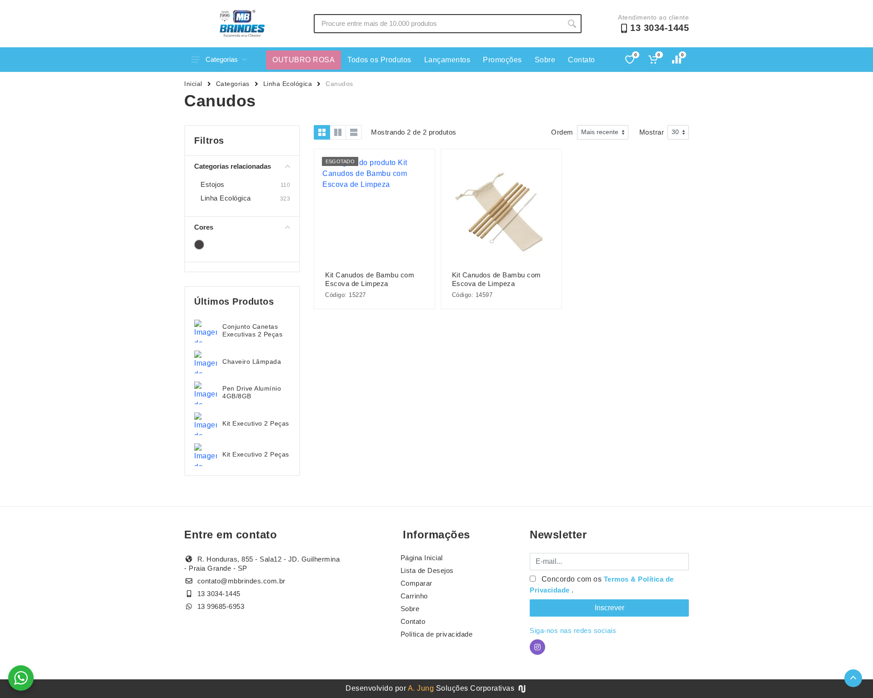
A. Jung (421, 688)
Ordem (562, 132)
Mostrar (651, 132)
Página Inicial (422, 558)
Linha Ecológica (287, 83)
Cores (203, 227)
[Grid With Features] (338, 132)
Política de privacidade (437, 634)
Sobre (545, 60)
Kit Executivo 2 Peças (255, 423)
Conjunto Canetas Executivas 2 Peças (252, 330)
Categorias (222, 59)
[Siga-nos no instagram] (537, 647)
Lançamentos (447, 60)
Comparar (416, 583)
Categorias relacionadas (232, 166)
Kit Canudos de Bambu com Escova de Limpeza (369, 279)
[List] (354, 132)
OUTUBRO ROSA (303, 60)
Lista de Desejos (427, 570)
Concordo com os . (602, 584)
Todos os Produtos (379, 60)
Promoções (502, 60)
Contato (581, 60)
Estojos (213, 184)
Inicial (193, 83)
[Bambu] (199, 245)
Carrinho (414, 596)
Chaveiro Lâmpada (251, 361)
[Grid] (322, 132)
